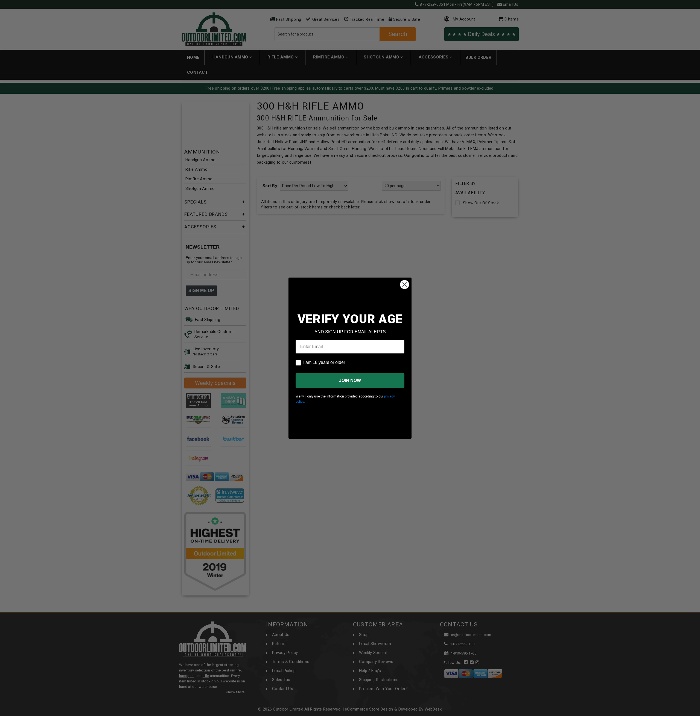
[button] (699, 713)
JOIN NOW (350, 380)
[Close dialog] (404, 284)
